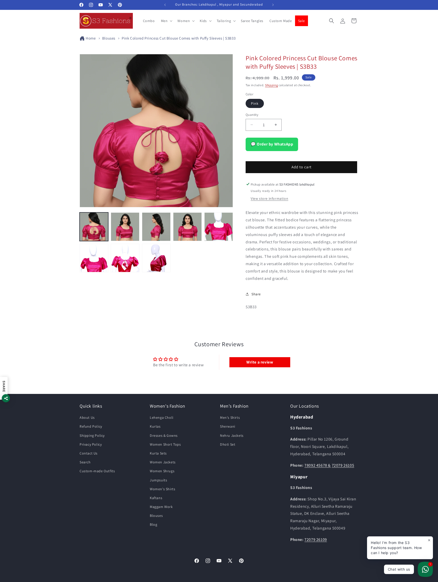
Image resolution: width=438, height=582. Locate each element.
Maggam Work (161, 507)
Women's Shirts (162, 489)
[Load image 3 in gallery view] (156, 226)
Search (85, 462)
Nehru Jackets (232, 435)
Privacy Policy (91, 444)
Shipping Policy (92, 435)
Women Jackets (163, 462)
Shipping (271, 85)
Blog (153, 524)
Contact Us (89, 453)
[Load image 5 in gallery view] (218, 226)
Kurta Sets (158, 453)
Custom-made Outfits (97, 471)
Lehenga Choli (161, 417)
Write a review (259, 362)
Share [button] (256, 294)
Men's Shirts (230, 417)
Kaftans (156, 498)
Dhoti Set (227, 444)
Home (91, 38)
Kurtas (155, 426)
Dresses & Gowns (164, 435)
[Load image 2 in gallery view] (125, 226)
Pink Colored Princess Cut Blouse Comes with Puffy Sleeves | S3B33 (178, 38)
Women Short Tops (165, 444)
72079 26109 (315, 539)
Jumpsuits (158, 480)
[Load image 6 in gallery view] (94, 258)
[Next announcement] (273, 5)
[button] (166, 20)
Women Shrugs (162, 471)
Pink (255, 103)
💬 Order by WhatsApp (272, 144)
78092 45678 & (317, 465)
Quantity (252, 115)
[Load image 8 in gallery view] (156, 258)
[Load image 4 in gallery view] (187, 226)
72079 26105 (343, 465)
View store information (269, 198)
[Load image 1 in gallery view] (94, 226)
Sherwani (227, 426)
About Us (87, 417)
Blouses (108, 38)
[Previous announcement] (165, 5)
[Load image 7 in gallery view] (125, 258)
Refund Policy (91, 426)
